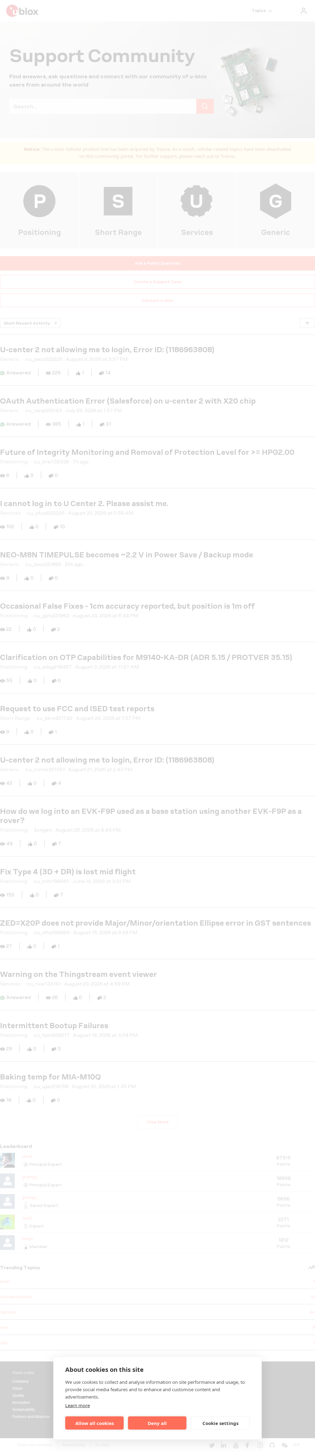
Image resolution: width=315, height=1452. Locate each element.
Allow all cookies (94, 1423)
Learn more (77, 1405)
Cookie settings (220, 1423)
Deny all (157, 1423)
